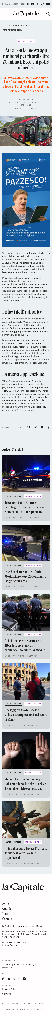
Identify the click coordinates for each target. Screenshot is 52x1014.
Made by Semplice (33, 1009)
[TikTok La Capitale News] (42, 4)
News (5, 903)
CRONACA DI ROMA (19, 25)
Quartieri (7, 908)
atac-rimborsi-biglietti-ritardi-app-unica (13, 30)
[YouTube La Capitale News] (48, 4)
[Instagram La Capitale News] (27, 4)
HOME (5, 25)
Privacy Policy (9, 989)
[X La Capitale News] (37, 4)
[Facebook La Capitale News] (32, 4)
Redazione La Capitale (28, 99)
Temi (5, 914)
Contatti (7, 919)
